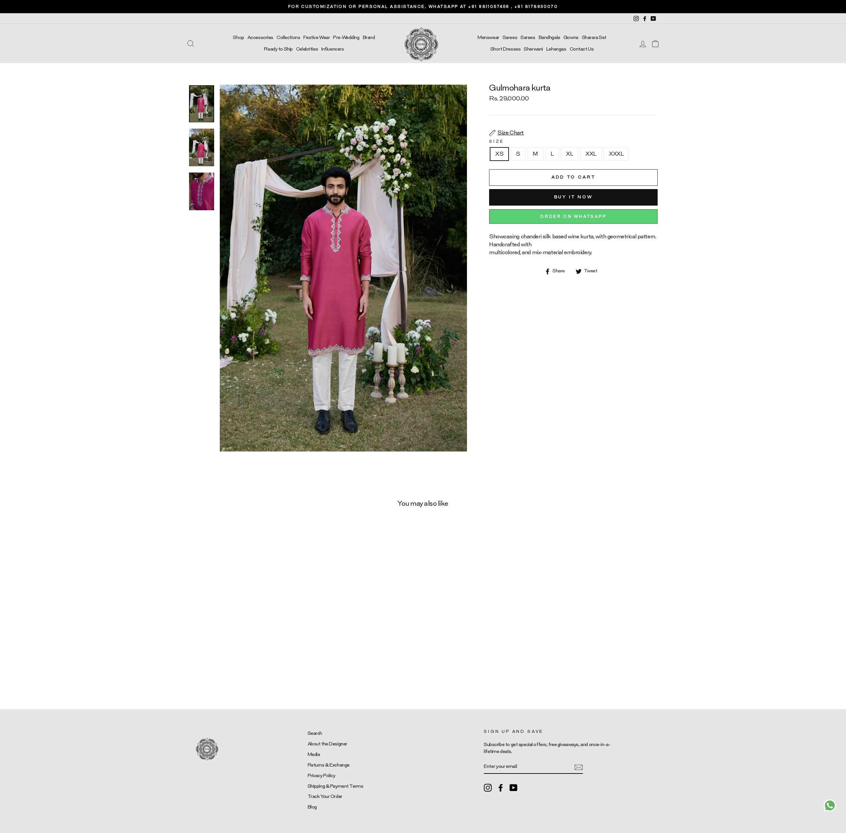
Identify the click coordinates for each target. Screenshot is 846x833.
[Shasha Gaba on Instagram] (488, 788)
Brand (369, 37)
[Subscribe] (578, 766)
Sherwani (533, 49)
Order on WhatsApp (573, 216)
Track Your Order (325, 796)
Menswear (488, 37)
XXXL (616, 154)
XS (499, 154)
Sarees (510, 37)
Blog (312, 807)
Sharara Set (594, 37)
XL (569, 154)
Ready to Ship (278, 49)
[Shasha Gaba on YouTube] (514, 788)
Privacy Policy (321, 775)
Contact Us (582, 49)
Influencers (332, 49)
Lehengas (556, 49)
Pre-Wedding (346, 37)
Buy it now (573, 197)
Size (496, 141)
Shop (238, 37)
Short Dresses (505, 49)
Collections (288, 37)
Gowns (571, 37)
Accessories (260, 37)
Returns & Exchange (329, 765)
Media (314, 754)
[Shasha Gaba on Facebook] (501, 788)
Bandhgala (549, 37)
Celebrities (307, 49)
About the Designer (327, 743)
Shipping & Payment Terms (336, 786)
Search (315, 733)
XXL (591, 154)
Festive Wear (316, 37)
